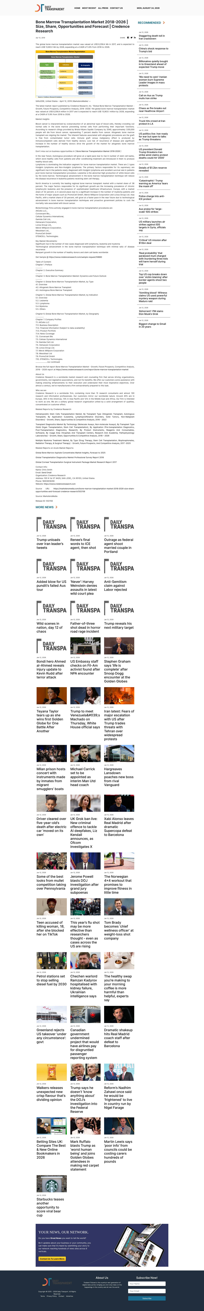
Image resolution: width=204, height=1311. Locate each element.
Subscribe (146, 1298)
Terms (42, 1296)
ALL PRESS (103, 8)
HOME (77, 8)
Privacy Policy (52, 1296)
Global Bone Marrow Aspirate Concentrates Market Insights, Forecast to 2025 (70, 452)
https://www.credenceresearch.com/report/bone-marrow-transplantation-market (92, 369)
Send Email (46, 472)
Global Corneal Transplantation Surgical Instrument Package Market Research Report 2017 (76, 462)
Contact (61, 1296)
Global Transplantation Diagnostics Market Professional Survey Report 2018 (70, 457)
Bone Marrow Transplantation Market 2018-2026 (98, 151)
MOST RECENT (89, 8)
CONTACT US (116, 8)
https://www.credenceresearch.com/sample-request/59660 (75, 257)
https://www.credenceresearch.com (60, 484)
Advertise (69, 1296)
